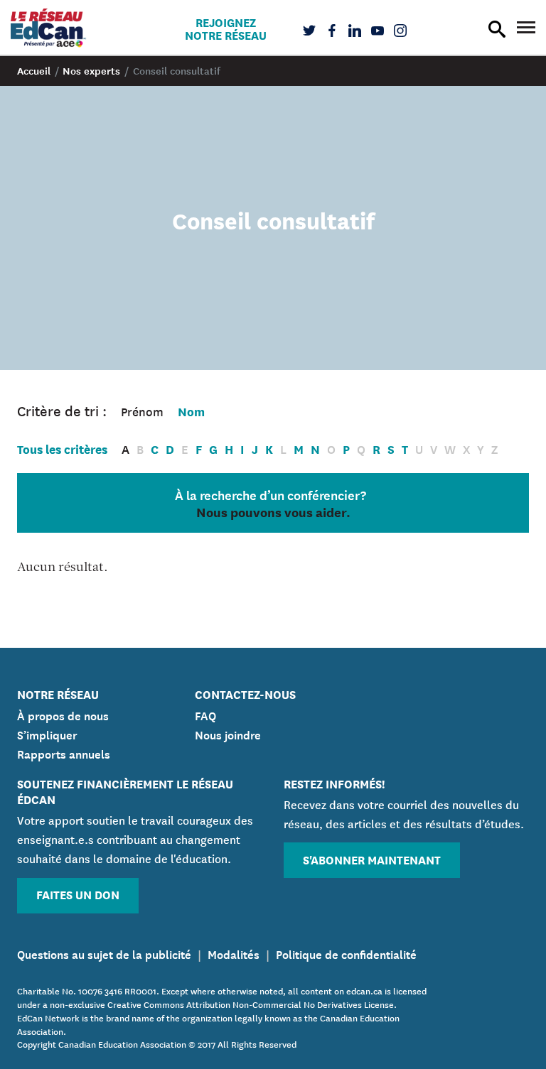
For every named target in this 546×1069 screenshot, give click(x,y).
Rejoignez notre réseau (226, 28)
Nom (191, 411)
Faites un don (77, 894)
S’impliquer (47, 734)
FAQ (205, 714)
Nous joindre (228, 734)
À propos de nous (63, 714)
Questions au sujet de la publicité (104, 953)
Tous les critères (62, 448)
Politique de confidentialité (346, 953)
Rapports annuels (63, 753)
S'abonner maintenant (372, 859)
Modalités (233, 953)
